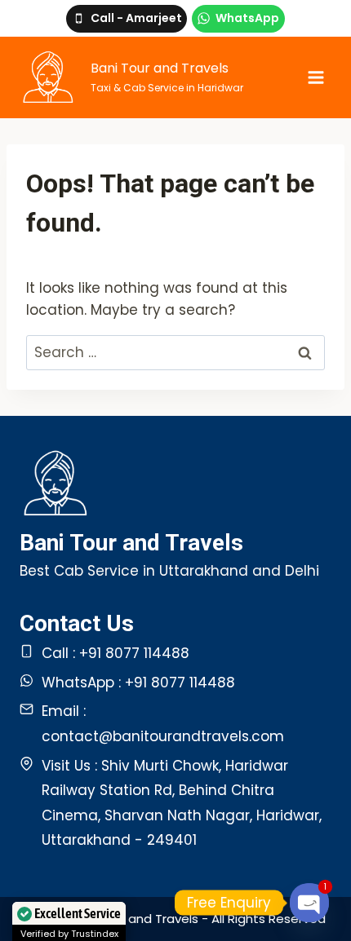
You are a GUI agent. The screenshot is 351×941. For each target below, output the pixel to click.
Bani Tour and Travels (131, 542)
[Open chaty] (309, 903)
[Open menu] (315, 77)
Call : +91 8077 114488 (115, 653)
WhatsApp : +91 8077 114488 (138, 682)
